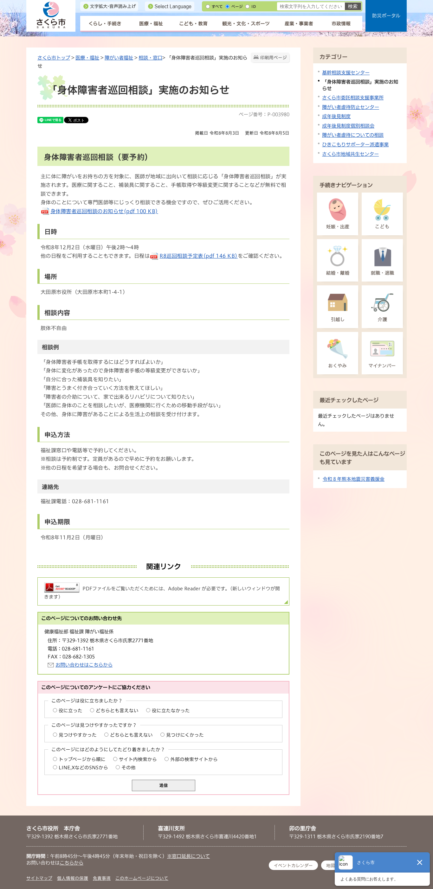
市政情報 (341, 23)
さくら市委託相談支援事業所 (353, 97)
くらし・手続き (104, 23)
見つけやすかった (78, 735)
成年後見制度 (336, 116)
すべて (217, 6)
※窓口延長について (188, 856)
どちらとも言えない (117, 710)
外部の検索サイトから (194, 759)
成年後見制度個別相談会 (348, 125)
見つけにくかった (185, 735)
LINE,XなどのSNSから (83, 767)
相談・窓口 (150, 57)
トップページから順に (82, 759)
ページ (237, 6)
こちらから (71, 862)
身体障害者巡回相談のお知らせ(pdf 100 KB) (104, 211)
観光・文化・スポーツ (246, 23)
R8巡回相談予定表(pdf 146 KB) (198, 255)
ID (253, 6)
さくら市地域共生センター (350, 153)
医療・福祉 (151, 23)
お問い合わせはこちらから (84, 664)
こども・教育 (193, 23)
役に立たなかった (171, 710)
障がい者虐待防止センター (350, 107)
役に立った (70, 710)
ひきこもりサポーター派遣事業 (355, 144)
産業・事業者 (299, 23)
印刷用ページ (273, 57)
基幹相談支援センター (346, 72)
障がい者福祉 (119, 57)
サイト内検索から (138, 759)
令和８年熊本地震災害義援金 (354, 479)
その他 (128, 767)
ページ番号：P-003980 (264, 114)
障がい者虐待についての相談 (353, 134)
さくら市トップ (53, 57)
